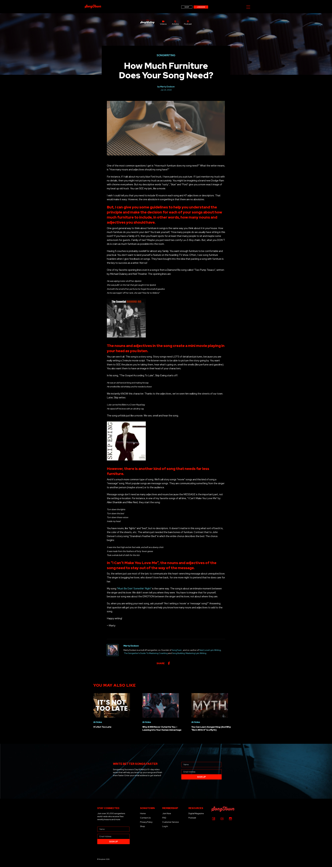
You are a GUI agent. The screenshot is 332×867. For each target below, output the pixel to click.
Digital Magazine (196, 813)
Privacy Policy (146, 822)
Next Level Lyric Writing (210, 650)
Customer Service (170, 822)
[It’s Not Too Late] (111, 705)
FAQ (164, 817)
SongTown (177, 650)
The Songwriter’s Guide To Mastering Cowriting (146, 653)
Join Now (166, 813)
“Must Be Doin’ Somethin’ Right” (134, 588)
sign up (201, 777)
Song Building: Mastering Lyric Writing (189, 653)
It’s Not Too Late (102, 727)
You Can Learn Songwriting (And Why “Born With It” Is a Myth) (211, 728)
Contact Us (145, 817)
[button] (248, 7)
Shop (142, 826)
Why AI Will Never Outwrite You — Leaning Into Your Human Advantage (161, 728)
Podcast (192, 817)
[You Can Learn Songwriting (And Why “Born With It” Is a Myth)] (209, 705)
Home (143, 813)
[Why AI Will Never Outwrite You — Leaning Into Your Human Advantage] (160, 705)
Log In (165, 826)
